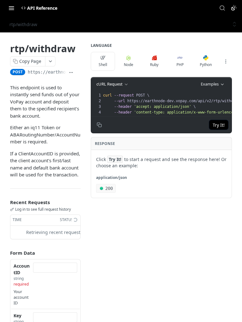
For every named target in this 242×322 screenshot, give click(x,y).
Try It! (219, 125)
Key (17, 316)
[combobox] (55, 268)
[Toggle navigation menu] (11, 8)
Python (206, 64)
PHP (180, 64)
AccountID (22, 269)
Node (128, 64)
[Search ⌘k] (222, 8)
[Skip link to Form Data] (6, 253)
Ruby (154, 64)
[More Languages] (225, 61)
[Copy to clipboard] (78, 72)
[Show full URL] (71, 72)
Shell (103, 64)
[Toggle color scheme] (234, 8)
